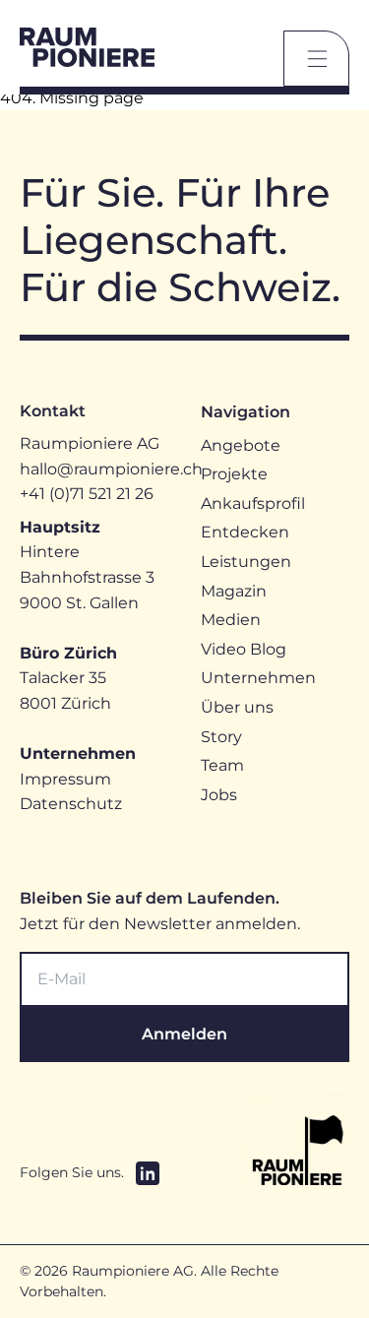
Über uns (237, 707)
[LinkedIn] (147, 1173)
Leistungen (246, 561)
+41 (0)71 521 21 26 (87, 493)
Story (221, 736)
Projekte (234, 474)
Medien (231, 619)
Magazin (234, 591)
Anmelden (184, 1034)
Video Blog (243, 649)
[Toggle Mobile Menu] (316, 59)
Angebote (240, 445)
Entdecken (245, 532)
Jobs (219, 794)
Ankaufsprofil (253, 503)
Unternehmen (258, 677)
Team (222, 765)
